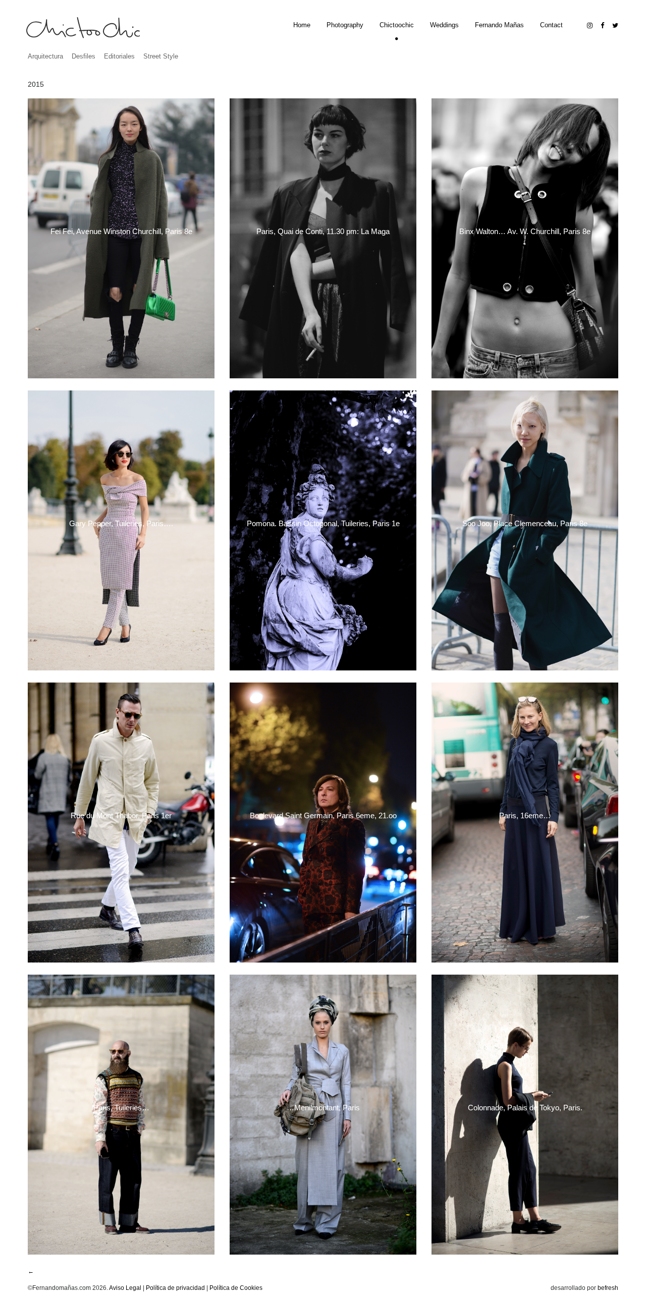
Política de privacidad (175, 1287)
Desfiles (83, 56)
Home (301, 25)
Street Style (160, 56)
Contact (551, 25)
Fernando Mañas (499, 25)
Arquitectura (45, 56)
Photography (345, 25)
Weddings (444, 25)
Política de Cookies (235, 1287)
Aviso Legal (125, 1287)
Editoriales (119, 56)
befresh (608, 1287)
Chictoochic (397, 25)
